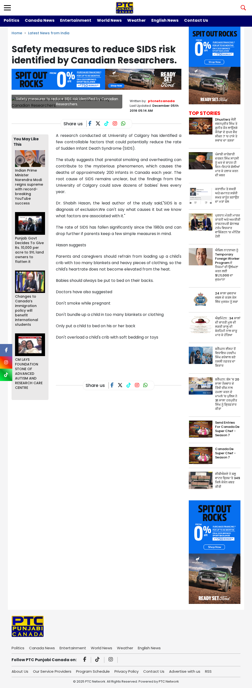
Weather (136, 20)
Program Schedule (93, 671)
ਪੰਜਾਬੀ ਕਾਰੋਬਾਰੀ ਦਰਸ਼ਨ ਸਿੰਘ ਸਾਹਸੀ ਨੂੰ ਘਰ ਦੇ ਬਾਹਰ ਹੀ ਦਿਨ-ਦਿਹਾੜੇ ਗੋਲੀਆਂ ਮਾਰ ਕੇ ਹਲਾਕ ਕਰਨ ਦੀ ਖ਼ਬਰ (227, 165)
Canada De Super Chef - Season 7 (225, 453)
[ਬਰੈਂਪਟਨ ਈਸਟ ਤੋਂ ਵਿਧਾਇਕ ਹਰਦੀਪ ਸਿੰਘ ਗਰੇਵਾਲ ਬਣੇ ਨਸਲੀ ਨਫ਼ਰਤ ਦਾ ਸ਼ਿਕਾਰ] (201, 355)
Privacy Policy (126, 671)
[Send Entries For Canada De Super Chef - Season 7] (201, 429)
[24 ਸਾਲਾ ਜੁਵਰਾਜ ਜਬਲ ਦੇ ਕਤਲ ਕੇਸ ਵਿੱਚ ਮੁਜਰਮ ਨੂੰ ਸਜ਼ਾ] (201, 300)
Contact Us (196, 20)
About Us (20, 671)
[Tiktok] (98, 660)
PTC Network (169, 681)
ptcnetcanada (161, 101)
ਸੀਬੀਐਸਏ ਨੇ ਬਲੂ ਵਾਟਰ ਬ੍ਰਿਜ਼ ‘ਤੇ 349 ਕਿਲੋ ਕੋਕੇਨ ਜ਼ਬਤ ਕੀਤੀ (227, 480)
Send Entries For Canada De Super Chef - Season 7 (227, 428)
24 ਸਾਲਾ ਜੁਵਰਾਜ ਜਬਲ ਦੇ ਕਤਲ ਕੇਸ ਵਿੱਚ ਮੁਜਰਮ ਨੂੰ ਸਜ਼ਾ (226, 297)
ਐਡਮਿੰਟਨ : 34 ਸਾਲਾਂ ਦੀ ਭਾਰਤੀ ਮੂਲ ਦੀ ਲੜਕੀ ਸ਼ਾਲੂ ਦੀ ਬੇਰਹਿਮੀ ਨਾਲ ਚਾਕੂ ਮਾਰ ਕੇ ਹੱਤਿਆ (227, 326)
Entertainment (75, 20)
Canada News (39, 20)
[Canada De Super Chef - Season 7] (201, 455)
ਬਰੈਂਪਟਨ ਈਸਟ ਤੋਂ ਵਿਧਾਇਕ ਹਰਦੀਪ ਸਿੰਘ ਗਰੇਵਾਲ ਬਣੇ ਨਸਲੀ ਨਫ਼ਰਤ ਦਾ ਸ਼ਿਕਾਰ (225, 357)
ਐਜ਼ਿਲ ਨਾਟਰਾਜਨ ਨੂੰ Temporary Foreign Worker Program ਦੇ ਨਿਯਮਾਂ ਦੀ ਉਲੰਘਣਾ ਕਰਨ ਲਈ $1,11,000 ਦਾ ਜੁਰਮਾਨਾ (227, 265)
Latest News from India (48, 33)
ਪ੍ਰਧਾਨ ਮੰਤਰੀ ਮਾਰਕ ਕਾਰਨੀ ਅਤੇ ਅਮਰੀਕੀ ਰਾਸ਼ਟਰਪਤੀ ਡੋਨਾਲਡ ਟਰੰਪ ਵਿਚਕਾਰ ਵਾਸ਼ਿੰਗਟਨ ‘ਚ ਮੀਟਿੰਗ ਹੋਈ (227, 226)
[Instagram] (111, 660)
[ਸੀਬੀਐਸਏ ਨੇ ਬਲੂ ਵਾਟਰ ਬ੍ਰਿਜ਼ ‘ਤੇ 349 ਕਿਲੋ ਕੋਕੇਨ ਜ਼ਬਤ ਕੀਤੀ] (201, 480)
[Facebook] (85, 660)
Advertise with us (184, 671)
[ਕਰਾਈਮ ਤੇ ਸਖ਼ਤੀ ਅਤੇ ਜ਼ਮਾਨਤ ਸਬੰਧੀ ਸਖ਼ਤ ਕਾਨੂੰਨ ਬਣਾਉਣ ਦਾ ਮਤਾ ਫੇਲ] (201, 195)
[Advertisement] (145, 356)
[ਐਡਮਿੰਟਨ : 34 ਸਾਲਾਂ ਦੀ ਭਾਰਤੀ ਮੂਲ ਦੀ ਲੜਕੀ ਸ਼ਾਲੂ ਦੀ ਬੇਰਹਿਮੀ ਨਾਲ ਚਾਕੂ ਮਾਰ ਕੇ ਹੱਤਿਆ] (201, 324)
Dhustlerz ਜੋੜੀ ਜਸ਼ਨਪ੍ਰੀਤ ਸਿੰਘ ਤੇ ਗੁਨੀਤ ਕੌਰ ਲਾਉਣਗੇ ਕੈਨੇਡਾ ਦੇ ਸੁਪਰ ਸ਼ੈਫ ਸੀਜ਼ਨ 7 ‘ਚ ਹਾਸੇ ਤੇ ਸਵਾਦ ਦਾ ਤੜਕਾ (226, 130)
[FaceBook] (91, 124)
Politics (11, 20)
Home (17, 33)
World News (109, 20)
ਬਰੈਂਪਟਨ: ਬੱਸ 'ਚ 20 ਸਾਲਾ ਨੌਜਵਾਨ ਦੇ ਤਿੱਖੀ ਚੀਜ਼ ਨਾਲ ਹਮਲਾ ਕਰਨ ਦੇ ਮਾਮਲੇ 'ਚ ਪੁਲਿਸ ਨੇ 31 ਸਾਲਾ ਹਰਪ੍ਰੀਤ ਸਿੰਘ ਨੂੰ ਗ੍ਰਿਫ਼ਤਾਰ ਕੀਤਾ (227, 394)
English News (164, 20)
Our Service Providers (52, 671)
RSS (208, 671)
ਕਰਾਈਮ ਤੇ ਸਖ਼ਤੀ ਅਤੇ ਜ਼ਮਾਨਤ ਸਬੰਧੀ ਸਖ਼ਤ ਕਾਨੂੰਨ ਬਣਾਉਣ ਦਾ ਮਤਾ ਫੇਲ (227, 195)
